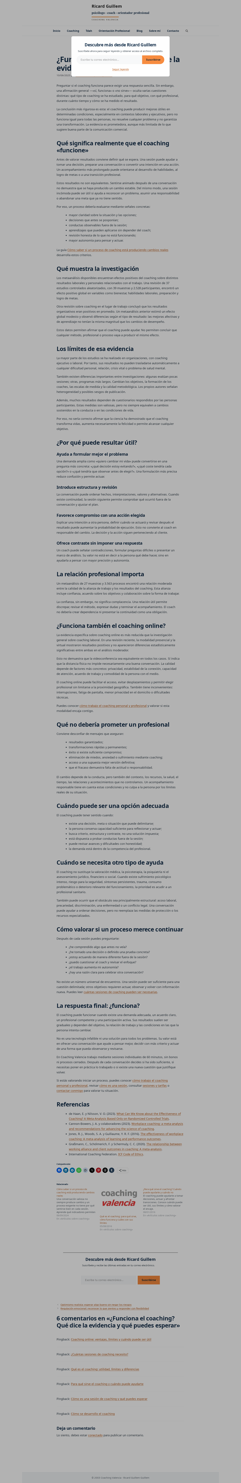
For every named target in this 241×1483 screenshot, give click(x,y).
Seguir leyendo (120, 69)
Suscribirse (153, 59)
